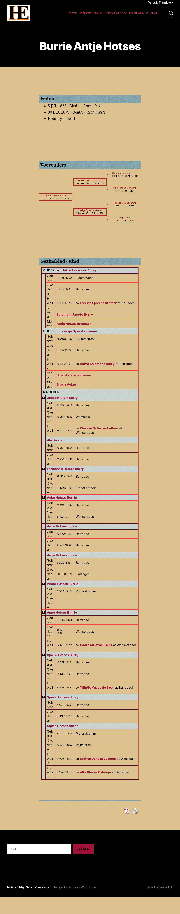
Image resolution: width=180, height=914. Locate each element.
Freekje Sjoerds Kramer (78, 331)
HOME (72, 13)
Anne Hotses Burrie (62, 612)
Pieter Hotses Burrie (62, 584)
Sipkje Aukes (67, 384)
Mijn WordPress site (34, 887)
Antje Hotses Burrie (62, 526)
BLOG (154, 13)
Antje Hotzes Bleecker (74, 323)
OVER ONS (136, 13)
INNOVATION (89, 13)
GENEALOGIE (113, 13)
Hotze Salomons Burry (79, 270)
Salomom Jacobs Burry (75, 314)
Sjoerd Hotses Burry (62, 655)
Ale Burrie (54, 440)
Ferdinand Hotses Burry (65, 469)
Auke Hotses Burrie (62, 497)
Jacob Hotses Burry (62, 398)
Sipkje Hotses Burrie (63, 726)
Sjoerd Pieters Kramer (74, 375)
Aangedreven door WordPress (75, 887)
